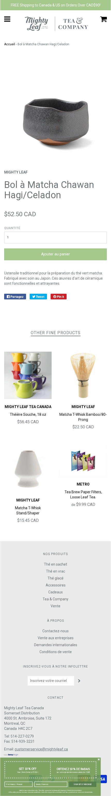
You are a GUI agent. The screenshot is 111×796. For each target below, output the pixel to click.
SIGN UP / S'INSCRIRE (82, 784)
